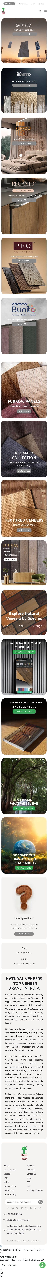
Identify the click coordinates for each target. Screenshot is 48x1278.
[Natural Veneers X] (17, 1208)
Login (33, 4)
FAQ (6, 1178)
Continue (12, 1265)
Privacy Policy (10, 1186)
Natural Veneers (21, 1240)
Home (6, 1165)
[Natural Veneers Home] (24, 1153)
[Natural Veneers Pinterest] (35, 1208)
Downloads (23, 4)
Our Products (10, 1170)
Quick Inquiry (9, 4)
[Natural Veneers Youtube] (21, 1208)
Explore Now (10, 559)
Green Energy (10, 1195)
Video (6, 1182)
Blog (29, 1178)
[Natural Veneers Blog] (31, 1208)
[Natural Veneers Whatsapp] (12, 1208)
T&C (28, 1186)
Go (40, 1202)
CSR (28, 1182)
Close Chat (7, 1269)
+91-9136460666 (24, 952)
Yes (3, 1265)
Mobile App (9, 1190)
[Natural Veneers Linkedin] (26, 1208)
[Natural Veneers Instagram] (40, 1208)
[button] (45, 11)
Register (42, 4)
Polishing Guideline (35, 1190)
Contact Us (24, 934)
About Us (31, 1165)
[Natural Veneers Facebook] (8, 1208)
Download (31, 1170)
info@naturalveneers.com (24, 963)
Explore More (25, 34)
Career (7, 1174)
